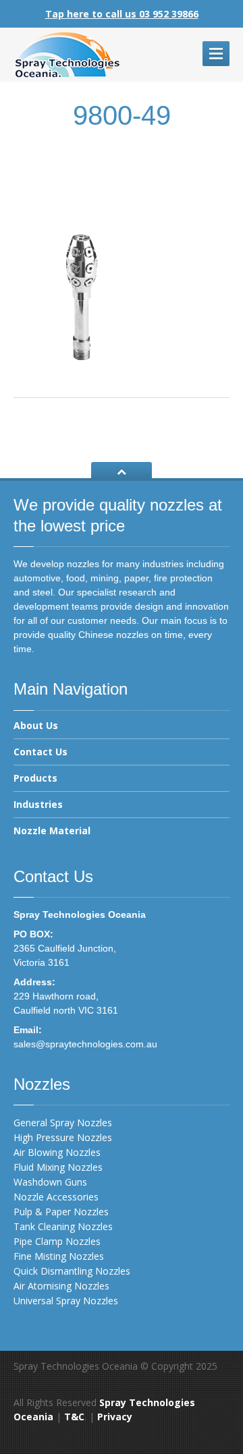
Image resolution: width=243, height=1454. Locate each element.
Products (35, 778)
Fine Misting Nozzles (59, 1256)
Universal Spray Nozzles (66, 1300)
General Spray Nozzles (63, 1122)
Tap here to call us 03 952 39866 (121, 13)
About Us (36, 726)
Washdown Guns (50, 1181)
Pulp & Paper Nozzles (61, 1211)
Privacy (114, 1416)
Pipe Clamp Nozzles (57, 1241)
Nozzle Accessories (56, 1196)
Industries (38, 804)
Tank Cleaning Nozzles (63, 1226)
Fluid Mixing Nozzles (58, 1167)
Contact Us (41, 751)
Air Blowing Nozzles (57, 1152)
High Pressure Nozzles (63, 1137)
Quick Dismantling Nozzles (72, 1270)
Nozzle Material (52, 830)
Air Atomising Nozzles (61, 1285)
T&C (74, 1416)
